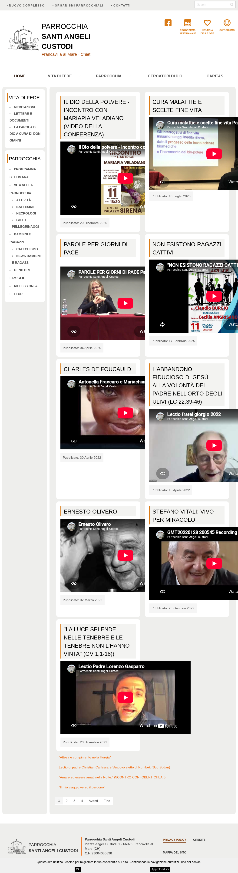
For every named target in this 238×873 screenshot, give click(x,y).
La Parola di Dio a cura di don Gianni (25, 133)
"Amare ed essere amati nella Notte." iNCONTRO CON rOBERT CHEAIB (112, 777)
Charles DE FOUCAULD (97, 369)
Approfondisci (160, 869)
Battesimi (25, 207)
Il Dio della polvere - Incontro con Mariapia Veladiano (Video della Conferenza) (96, 118)
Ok (77, 869)
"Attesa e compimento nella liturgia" (85, 757)
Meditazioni (24, 107)
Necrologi (26, 213)
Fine (107, 801)
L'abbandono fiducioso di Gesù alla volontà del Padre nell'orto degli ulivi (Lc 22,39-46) (187, 385)
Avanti (93, 801)
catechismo (227, 30)
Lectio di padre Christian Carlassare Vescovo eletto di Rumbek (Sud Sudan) (114, 767)
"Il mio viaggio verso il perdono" (82, 787)
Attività (23, 200)
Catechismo (27, 249)
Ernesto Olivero (90, 511)
